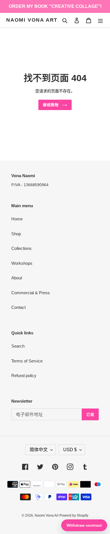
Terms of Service (27, 361)
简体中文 (39, 449)
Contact (18, 307)
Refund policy (23, 375)
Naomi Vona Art (32, 20)
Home (17, 218)
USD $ (70, 449)
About (16, 277)
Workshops (21, 263)
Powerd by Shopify (74, 515)
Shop (16, 233)
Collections (21, 248)
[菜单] (100, 20)
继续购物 (51, 105)
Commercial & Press (30, 292)
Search (18, 346)
